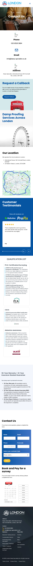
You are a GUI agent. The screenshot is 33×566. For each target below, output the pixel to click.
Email (19, 434)
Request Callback (9, 97)
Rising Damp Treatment (8, 543)
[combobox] (5, 446)
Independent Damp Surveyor (7, 549)
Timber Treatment (6, 546)
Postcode (20, 443)
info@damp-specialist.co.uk (16, 59)
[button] (2, 251)
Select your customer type (12, 451)
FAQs (18, 537)
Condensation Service (7, 537)
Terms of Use (5, 561)
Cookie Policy (22, 561)
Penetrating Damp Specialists (6, 540)
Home (12, 12)
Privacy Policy (13, 561)
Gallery (19, 542)
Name (6, 434)
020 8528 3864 (16, 43)
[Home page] (11, 3)
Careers (19, 547)
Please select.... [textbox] (8, 455)
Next (7, 460)
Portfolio (19, 534)
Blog (18, 539)
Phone (6, 443)
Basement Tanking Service (8, 534)
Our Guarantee (21, 544)
